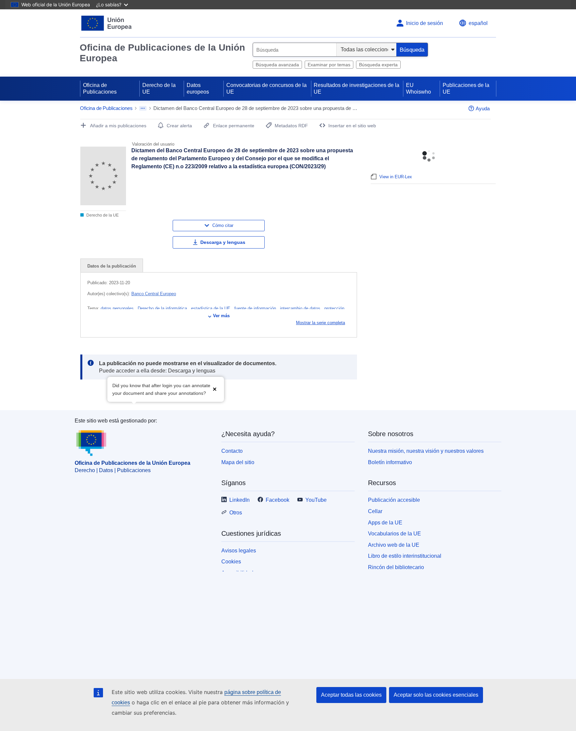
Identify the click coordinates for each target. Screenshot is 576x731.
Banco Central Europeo (153, 293)
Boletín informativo (390, 462)
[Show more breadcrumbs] (143, 108)
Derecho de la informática (163, 308)
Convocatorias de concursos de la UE (266, 88)
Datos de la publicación (111, 266)
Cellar (375, 511)
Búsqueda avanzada (277, 64)
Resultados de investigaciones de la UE (356, 88)
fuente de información (255, 308)
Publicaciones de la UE (466, 88)
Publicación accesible (394, 500)
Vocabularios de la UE (394, 533)
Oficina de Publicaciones (100, 88)
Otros (235, 512)
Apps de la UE (385, 522)
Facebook (277, 500)
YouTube (316, 500)
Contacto (232, 451)
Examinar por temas (329, 64)
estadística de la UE (211, 308)
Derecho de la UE (159, 88)
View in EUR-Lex (395, 176)
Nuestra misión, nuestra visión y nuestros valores (426, 451)
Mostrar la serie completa (320, 322)
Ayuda (483, 108)
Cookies (231, 561)
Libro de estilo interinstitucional (404, 556)
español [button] (478, 23)
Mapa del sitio (237, 462)
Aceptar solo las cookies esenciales (436, 695)
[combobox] (294, 49)
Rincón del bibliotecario (396, 567)
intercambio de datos (301, 308)
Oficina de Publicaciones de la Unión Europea (162, 52)
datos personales (118, 308)
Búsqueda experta (378, 64)
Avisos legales (238, 550)
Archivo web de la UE (393, 545)
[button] (214, 388)
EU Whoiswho (418, 88)
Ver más (221, 315)
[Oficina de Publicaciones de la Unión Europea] (106, 23)
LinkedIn (239, 500)
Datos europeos (198, 88)
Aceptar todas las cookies (351, 695)
